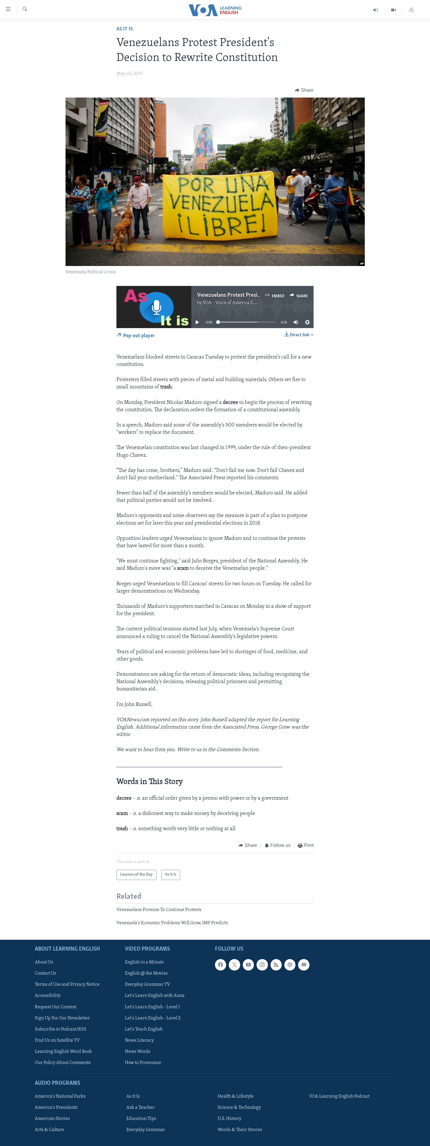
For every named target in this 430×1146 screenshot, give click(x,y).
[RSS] (276, 964)
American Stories (52, 1118)
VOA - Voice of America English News (240, 303)
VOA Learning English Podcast (339, 1096)
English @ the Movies (146, 973)
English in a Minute (144, 962)
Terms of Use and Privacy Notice (67, 984)
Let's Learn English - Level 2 (152, 1018)
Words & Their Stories (240, 1130)
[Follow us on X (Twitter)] (234, 964)
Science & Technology (239, 1107)
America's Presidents (56, 1107)
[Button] (304, 90)
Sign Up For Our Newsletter (62, 1018)
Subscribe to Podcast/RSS (60, 1029)
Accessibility (48, 995)
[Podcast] (289, 964)
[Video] (394, 10)
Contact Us (45, 973)
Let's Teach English (144, 1029)
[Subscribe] (303, 964)
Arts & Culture (49, 1130)
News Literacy (139, 1040)
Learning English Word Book (63, 1051)
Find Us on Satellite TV (57, 1040)
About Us (44, 962)
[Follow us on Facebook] (220, 964)
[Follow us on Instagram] (262, 964)
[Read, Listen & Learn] (412, 10)
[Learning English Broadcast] (376, 10)
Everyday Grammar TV (147, 984)
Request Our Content (55, 1007)
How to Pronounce (143, 1062)
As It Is (124, 29)
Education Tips (141, 1118)
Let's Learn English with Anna (155, 995)
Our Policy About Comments (63, 1062)
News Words (137, 1051)
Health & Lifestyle (236, 1096)
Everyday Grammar (145, 1130)
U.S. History (229, 1118)
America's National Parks (60, 1096)
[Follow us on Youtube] (248, 964)
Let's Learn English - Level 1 (152, 1007)
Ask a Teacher (140, 1107)
